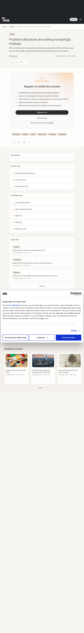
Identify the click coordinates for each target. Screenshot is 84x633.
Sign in (51, 123)
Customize (41, 337)
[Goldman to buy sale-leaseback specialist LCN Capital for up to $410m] (42, 275)
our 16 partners (15, 305)
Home (4, 26)
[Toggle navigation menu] (80, 19)
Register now (42, 112)
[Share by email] (21, 62)
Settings (74, 331)
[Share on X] (16, 62)
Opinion (12, 26)
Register (73, 19)
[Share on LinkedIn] (11, 62)
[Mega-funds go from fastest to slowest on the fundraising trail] (42, 262)
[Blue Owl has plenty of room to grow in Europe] (70, 368)
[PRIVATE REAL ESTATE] (6, 19)
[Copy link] (26, 62)
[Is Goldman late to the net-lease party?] (16, 368)
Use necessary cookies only (15, 337)
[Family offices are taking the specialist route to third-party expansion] (43, 368)
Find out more (42, 118)
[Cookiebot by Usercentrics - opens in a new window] (71, 293)
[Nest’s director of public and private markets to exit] (42, 249)
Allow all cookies (68, 337)
